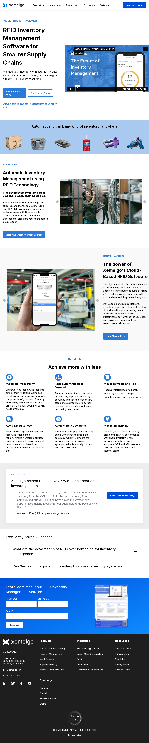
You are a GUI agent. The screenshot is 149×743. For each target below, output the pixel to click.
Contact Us (45, 693)
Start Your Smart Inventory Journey (24, 235)
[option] (101, 202)
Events (43, 703)
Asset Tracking (47, 659)
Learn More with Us (116, 336)
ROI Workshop (122, 654)
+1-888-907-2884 (12, 675)
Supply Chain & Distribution (90, 654)
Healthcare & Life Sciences (90, 669)
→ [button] (144, 201)
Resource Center (123, 648)
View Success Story (13, 93)
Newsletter (120, 659)
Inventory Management (51, 654)
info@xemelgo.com (12, 669)
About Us (44, 688)
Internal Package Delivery (52, 669)
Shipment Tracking (48, 664)
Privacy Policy (74, 735)
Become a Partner (48, 698)
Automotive (82, 664)
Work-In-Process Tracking (52, 648)
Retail (79, 659)
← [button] (57, 201)
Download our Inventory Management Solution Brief (30, 105)
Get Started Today (40, 93)
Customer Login (122, 669)
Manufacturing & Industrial (89, 648)
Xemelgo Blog (122, 664)
